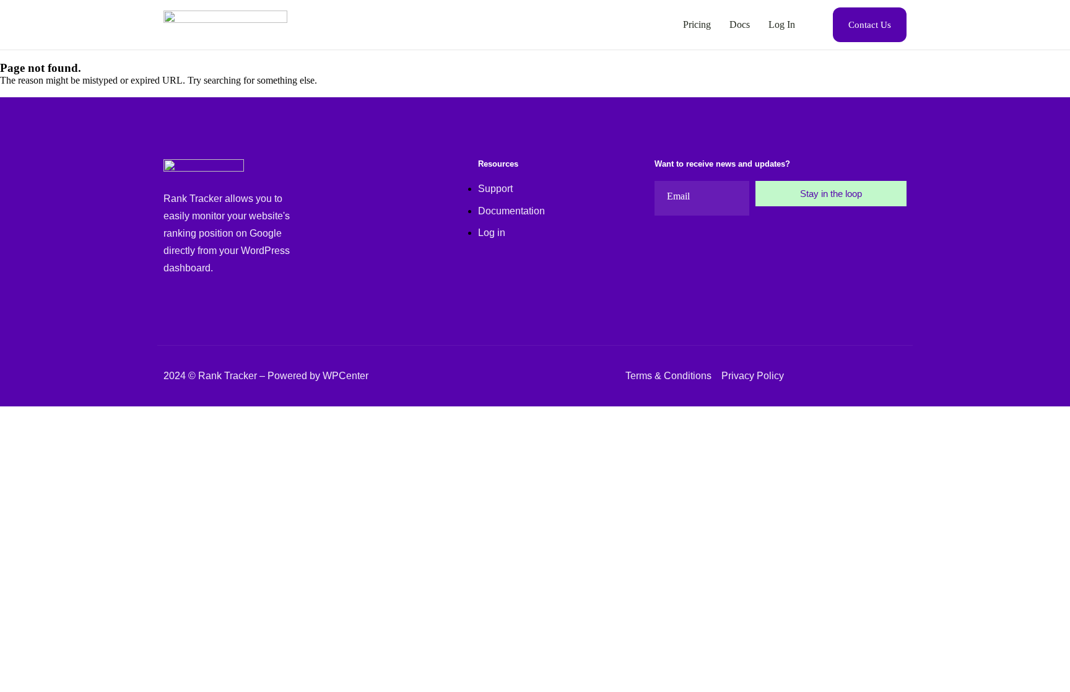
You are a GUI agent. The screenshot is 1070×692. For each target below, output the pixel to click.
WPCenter (345, 375)
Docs (739, 24)
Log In (781, 24)
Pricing (697, 24)
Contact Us (869, 25)
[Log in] (525, 211)
